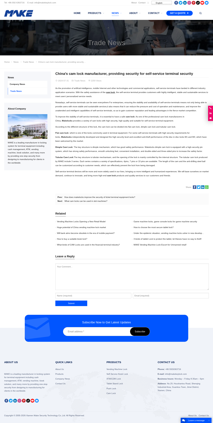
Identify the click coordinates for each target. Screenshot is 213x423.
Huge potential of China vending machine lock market (81, 227)
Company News (17, 84)
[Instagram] (189, 4)
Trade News (106, 43)
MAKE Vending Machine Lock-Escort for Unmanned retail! (160, 245)
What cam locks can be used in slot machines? (85, 201)
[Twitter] (180, 4)
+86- (10, 2)
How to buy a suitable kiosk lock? (72, 239)
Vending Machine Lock (116, 369)
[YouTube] (202, 4)
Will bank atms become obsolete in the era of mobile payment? (86, 233)
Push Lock (111, 388)
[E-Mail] (206, 4)
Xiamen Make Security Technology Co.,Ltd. (46, 415)
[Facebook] (176, 4)
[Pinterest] (193, 4)
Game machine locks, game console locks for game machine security (165, 221)
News (16, 62)
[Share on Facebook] (195, 188)
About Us (59, 369)
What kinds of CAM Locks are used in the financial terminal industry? (88, 245)
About (134, 2)
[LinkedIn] (185, 4)
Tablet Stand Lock (114, 383)
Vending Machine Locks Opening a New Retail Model (81, 221)
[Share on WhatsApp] (207, 188)
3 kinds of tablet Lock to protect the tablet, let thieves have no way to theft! (168, 239)
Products (59, 374)
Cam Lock (111, 393)
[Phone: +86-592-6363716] (210, 108)
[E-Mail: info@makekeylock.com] (210, 118)
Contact (141, 2)
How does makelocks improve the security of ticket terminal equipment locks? (99, 197)
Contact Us (60, 383)
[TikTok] (198, 4)
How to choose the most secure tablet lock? (154, 227)
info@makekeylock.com (45, 2)
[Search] (200, 13)
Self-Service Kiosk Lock (117, 374)
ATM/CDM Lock (113, 379)
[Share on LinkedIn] (203, 188)
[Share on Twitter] (199, 188)
